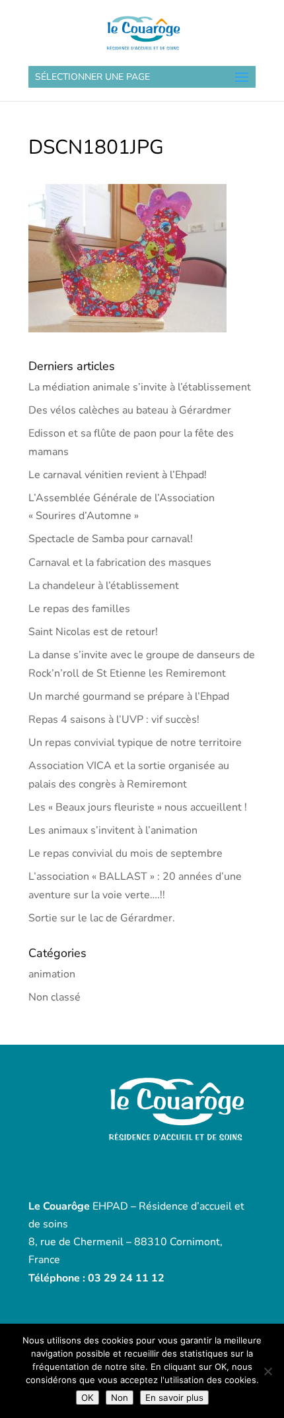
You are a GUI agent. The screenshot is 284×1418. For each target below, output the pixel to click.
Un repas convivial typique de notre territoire (135, 742)
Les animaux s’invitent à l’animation (112, 830)
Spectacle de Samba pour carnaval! (110, 539)
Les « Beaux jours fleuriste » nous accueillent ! (137, 807)
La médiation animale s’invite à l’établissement (139, 387)
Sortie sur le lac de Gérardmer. (101, 918)
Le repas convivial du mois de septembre (125, 853)
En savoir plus (174, 1397)
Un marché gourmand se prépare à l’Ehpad (128, 696)
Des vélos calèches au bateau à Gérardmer (129, 410)
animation (51, 974)
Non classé (54, 997)
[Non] (267, 1371)
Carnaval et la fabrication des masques (119, 562)
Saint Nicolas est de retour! (93, 632)
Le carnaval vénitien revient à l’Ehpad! (117, 475)
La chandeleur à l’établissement (103, 585)
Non (119, 1397)
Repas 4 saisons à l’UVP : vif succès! (113, 719)
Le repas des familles (79, 608)
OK (87, 1397)
